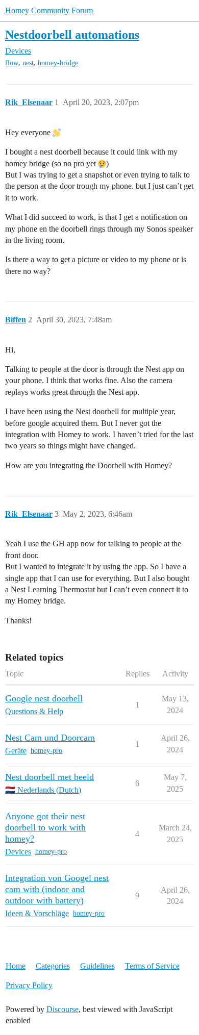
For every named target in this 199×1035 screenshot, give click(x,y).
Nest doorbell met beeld (49, 777)
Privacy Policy (29, 985)
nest (28, 63)
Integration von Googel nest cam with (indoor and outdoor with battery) (57, 889)
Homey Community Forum (49, 10)
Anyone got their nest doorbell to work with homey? (45, 827)
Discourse (62, 1009)
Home (16, 966)
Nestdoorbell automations (72, 34)
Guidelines (97, 966)
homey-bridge (58, 63)
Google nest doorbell (44, 698)
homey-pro (46, 750)
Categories (53, 966)
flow (11, 63)
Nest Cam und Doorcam (50, 738)
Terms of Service (152, 966)
